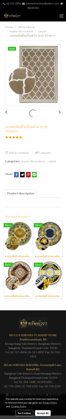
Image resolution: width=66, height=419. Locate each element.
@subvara (33, 7)
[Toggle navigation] (61, 16)
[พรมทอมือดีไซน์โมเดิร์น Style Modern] (33, 75)
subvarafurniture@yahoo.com (42, 3)
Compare (44, 152)
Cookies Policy (18, 406)
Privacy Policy (50, 402)
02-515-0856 (14, 3)
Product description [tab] (20, 193)
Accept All (43, 413)
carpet (52, 161)
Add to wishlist (18, 152)
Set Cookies (24, 413)
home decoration (33, 161)
